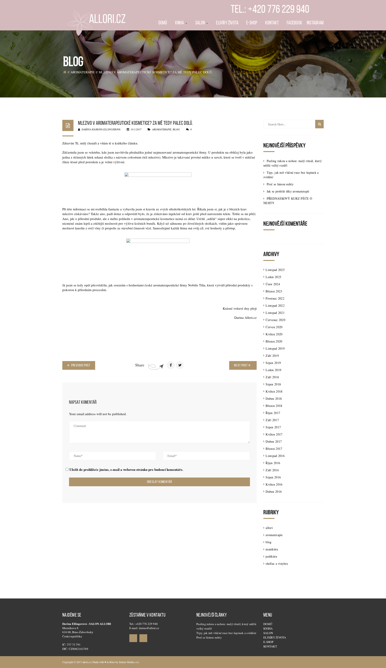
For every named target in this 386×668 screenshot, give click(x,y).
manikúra (272, 549)
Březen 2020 (274, 341)
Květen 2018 (274, 391)
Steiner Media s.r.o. (129, 662)
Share (139, 365)
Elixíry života (274, 637)
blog (176, 129)
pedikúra (271, 556)
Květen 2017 (274, 434)
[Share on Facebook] (171, 365)
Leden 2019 (273, 370)
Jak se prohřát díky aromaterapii (288, 191)
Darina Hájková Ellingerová (100, 129)
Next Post (241, 365)
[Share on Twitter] (180, 365)
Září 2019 (272, 355)
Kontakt (270, 646)
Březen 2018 (274, 406)
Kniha (268, 628)
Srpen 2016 (273, 477)
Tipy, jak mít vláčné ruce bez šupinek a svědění (226, 633)
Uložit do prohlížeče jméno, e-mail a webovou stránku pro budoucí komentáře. (126, 469)
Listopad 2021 (275, 313)
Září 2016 (272, 470)
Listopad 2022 (275, 305)
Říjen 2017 (273, 413)
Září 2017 (272, 420)
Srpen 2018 (273, 384)
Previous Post (80, 365)
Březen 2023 (274, 291)
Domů (267, 624)
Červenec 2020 (275, 320)
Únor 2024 (273, 284)
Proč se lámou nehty (280, 184)
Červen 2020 (274, 327)
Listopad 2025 (275, 270)
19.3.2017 (136, 129)
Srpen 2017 (273, 427)
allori (269, 528)
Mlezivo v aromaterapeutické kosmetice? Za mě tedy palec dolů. (135, 123)
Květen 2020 (274, 334)
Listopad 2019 (275, 348)
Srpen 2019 (273, 363)
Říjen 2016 (273, 463)
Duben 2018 (274, 398)
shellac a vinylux (277, 563)
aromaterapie (83, 72)
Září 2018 (272, 377)
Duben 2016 (274, 491)
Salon (268, 633)
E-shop (268, 642)
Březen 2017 (274, 448)
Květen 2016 (274, 484)
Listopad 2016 (275, 456)
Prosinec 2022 (275, 298)
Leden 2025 (273, 277)
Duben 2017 (274, 441)
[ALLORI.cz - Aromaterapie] (95, 19)
